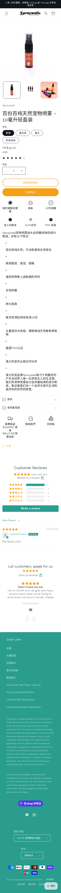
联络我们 (11, 677)
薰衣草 (23, 133)
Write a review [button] (30, 508)
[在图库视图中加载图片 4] (49, 90)
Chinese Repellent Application (24, 707)
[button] (6, 13)
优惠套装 (11, 655)
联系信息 (43, 884)
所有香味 (11, 140)
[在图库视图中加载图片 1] (11, 90)
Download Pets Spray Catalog (24, 685)
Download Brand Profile (20, 692)
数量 (4, 164)
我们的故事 (12, 670)
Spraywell (19, 880)
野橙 (8, 133)
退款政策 (50, 880)
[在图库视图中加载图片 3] (30, 90)
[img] (10, 529)
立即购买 (30, 192)
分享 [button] (8, 446)
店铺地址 (11, 663)
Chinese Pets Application (21, 699)
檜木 (37, 133)
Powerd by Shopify (34, 880)
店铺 (9, 648)
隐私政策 (21, 884)
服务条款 (32, 884)
